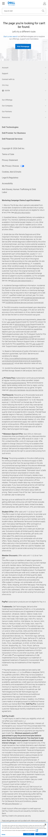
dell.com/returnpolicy (22, 212)
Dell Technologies (10, 127)
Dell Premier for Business (14, 133)
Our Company (7, 106)
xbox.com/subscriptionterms (15, 383)
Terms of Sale (8, 154)
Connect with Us (8, 79)
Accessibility (7, 183)
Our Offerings (7, 100)
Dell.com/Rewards (12, 804)
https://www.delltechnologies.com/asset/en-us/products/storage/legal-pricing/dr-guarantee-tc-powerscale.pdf (21, 360)
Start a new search (10, 36)
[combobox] (24, 11)
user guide (11, 322)
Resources (6, 117)
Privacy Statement (10, 160)
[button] (45, 3)
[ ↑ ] (32, 281)
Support (5, 73)
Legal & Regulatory (10, 177)
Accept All (41, 834)
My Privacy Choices (10, 166)
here (26, 429)
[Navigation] (3, 3)
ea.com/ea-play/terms (34, 390)
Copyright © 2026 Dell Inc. (13, 148)
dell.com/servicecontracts (21, 281)
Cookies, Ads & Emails (11, 172)
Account (5, 68)
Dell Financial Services (12, 139)
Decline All (28, 834)
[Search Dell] (43, 11)
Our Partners (7, 112)
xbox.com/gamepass (17, 390)
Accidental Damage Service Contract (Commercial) (24, 302)
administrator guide (22, 324)
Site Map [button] (5, 85)
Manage (3, 834)
